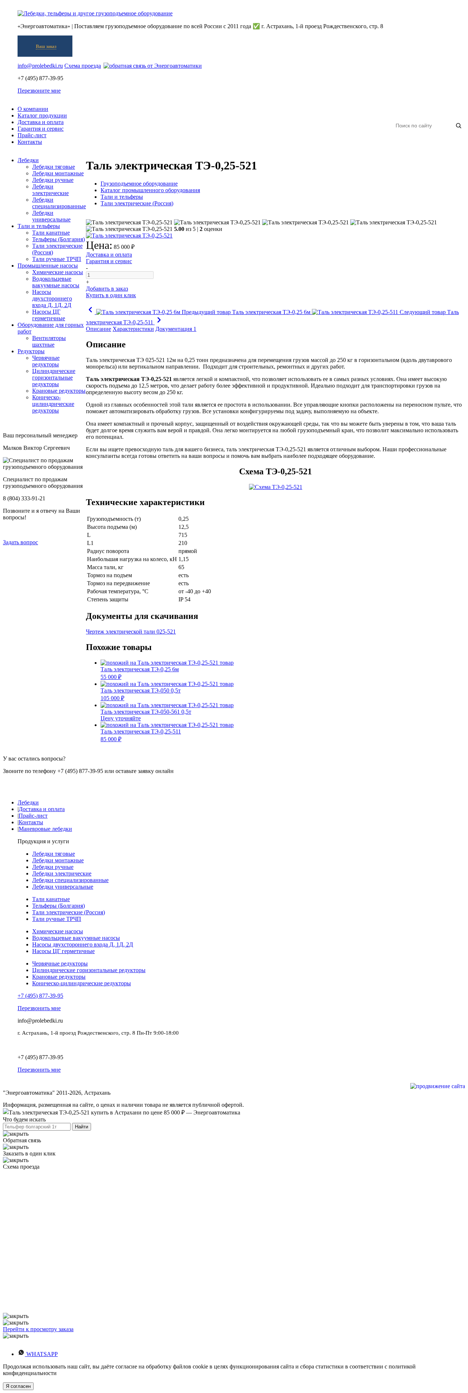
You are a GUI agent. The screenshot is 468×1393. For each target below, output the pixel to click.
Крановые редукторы (59, 977)
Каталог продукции (42, 115)
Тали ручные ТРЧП (56, 919)
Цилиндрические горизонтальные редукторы (89, 970)
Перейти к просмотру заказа (38, 1329)
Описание (98, 329)
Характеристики (133, 329)
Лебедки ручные (52, 867)
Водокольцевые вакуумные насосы (76, 938)
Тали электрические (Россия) (68, 912)
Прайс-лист (32, 135)
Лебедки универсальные (62, 887)
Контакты (30, 142)
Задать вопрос (20, 542)
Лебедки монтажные (58, 860)
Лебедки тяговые (53, 854)
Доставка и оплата (41, 122)
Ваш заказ (46, 46)
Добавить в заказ (107, 288)
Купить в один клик (111, 295)
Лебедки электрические (61, 873)
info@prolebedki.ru (40, 66)
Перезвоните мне (39, 90)
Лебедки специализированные (70, 880)
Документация (175, 329)
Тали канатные (51, 899)
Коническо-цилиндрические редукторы (81, 983)
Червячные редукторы (60, 963)
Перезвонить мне (39, 1008)
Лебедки (28, 802)
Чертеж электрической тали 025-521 (131, 631)
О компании (33, 109)
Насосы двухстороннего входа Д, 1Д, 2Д (82, 944)
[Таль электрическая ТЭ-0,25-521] (129, 222)
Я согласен (18, 1386)
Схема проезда (82, 66)
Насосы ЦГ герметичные (63, 951)
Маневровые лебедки (45, 829)
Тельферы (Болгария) (58, 906)
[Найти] (458, 125)
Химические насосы (57, 931)
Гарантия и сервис (41, 129)
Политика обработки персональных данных (70, 1045)
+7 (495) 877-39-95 (40, 996)
